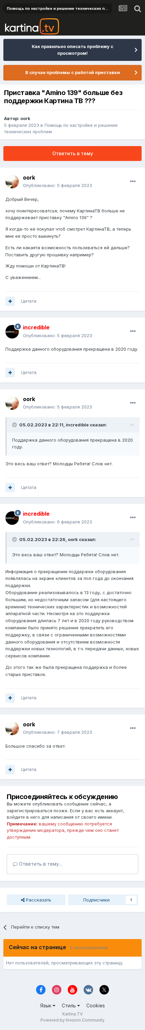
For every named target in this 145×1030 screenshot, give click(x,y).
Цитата (28, 301)
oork (25, 118)
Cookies (95, 1005)
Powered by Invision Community (72, 1020)
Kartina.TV (72, 1013)
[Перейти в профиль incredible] (12, 331)
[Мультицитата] (10, 301)
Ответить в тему (72, 153)
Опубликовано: (57, 185)
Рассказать (38, 900)
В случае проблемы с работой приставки (72, 72)
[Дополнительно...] (133, 182)
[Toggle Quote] (15, 424)
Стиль (69, 1005)
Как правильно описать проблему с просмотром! (72, 50)
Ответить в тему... (40, 864)
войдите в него (23, 817)
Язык (46, 1005)
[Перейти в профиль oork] (12, 181)
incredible (77, 424)
